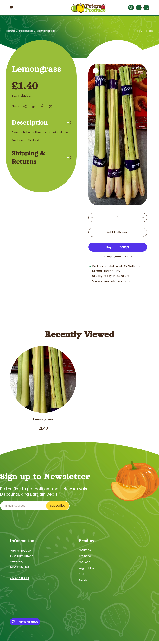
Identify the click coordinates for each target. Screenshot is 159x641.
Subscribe (57, 505)
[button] (11, 7)
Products (26, 31)
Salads (83, 580)
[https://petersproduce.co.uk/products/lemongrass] (33, 106)
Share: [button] (16, 106)
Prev (138, 31)
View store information (111, 281)
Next (149, 31)
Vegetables (86, 568)
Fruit (81, 574)
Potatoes (85, 550)
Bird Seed (85, 556)
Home (10, 31)
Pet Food (84, 562)
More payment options (118, 256)
